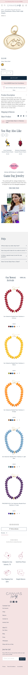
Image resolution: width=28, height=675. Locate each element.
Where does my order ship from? (10, 246)
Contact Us (5, 619)
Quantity (3, 69)
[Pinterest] (16, 602)
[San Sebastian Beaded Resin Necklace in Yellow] (14, 346)
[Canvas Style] (14, 6)
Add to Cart (14, 78)
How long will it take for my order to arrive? (13, 250)
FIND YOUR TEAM (14, 188)
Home (2, 9)
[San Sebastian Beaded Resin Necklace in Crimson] (14, 299)
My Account (5, 608)
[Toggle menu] (2, 5)
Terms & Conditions (11, 666)
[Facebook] (13, 602)
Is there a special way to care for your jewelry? (11, 256)
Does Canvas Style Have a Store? (10, 261)
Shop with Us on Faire (7, 644)
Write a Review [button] (14, 529)
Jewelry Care (5, 622)
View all (23, 277)
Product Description (8, 95)
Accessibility (20, 666)
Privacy (4, 666)
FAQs (3, 612)
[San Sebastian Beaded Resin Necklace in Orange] (14, 393)
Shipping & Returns (8, 112)
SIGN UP (22, 659)
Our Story (4, 630)
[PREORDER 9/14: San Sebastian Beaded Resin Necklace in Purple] (14, 487)
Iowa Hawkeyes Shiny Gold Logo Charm (13, 9)
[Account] (22, 5)
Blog (3, 633)
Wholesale (5, 641)
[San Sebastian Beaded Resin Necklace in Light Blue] (14, 440)
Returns (4, 615)
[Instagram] (11, 602)
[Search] (5, 5)
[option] (14, 37)
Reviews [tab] (3, 533)
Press (3, 637)
